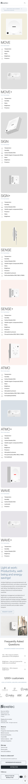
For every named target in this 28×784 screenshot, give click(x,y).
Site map (3, 745)
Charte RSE (4, 737)
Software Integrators (6, 741)
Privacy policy (4, 749)
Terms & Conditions (6, 751)
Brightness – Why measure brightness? (10, 669)
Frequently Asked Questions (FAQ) (9, 731)
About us (3, 726)
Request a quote (7, 612)
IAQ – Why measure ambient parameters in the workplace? (10, 655)
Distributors (14, 767)
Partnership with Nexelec (13, 762)
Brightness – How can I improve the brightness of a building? (12, 662)
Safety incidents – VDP (6, 739)
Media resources (5, 733)
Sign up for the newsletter (9, 776)
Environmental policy (6, 735)
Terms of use (4, 747)
